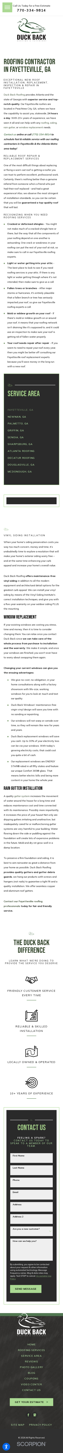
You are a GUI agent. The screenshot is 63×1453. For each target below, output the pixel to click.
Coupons (31, 1378)
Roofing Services (31, 1350)
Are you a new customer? (26, 1229)
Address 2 (18, 1216)
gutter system (22, 796)
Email (15, 1192)
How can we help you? (25, 1241)
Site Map (18, 1424)
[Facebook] (28, 1415)
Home (31, 1344)
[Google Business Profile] (34, 1415)
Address (17, 1204)
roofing (45, 122)
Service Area (31, 1355)
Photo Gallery (31, 1367)
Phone (16, 1180)
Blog (31, 1372)
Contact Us (31, 1390)
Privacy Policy (40, 1424)
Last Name (18, 1168)
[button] (6, 1447)
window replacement (31, 127)
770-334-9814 (31, 10)
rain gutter (9, 127)
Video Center (31, 1384)
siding (53, 122)
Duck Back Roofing (14, 94)
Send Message (25, 1288)
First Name (18, 1155)
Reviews (31, 1361)
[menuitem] (31, 409)
